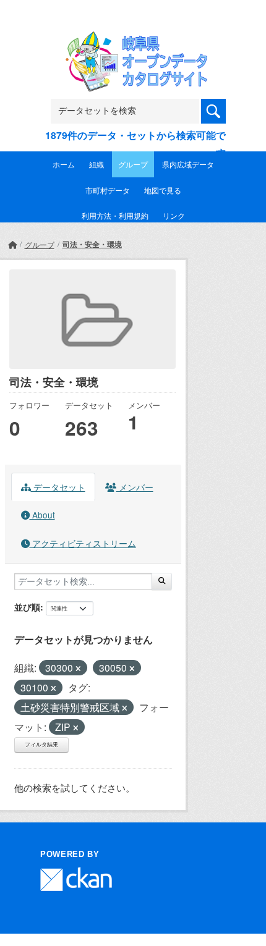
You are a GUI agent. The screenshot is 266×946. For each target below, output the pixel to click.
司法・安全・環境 (92, 244)
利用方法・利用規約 (115, 215)
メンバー (134, 487)
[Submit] (162, 581)
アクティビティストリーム (83, 543)
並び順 (27, 607)
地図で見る (162, 190)
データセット (58, 487)
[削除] (78, 669)
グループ (133, 164)
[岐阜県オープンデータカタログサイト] (133, 40)
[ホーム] (12, 244)
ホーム (64, 164)
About (42, 515)
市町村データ (107, 190)
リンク (174, 215)
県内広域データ (188, 164)
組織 (96, 164)
